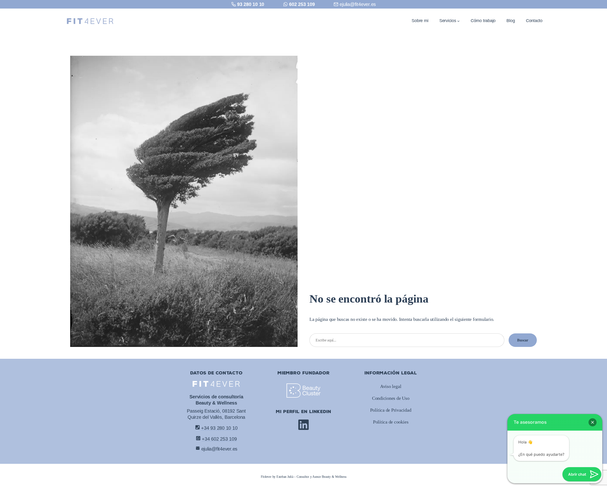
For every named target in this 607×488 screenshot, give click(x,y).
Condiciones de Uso (390, 398)
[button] (593, 422)
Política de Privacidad (390, 410)
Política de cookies (390, 421)
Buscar (522, 340)
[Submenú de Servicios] (458, 20)
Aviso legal (390, 386)
